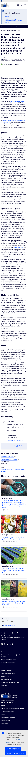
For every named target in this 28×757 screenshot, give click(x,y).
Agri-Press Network (6, 679)
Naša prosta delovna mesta (8, 659)
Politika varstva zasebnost (8, 717)
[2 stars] (4, 621)
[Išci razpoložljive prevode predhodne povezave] (15, 456)
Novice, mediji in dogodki (9, 30)
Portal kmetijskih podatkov (8, 673)
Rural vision (4, 685)
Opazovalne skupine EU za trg (9, 459)
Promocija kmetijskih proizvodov (10, 682)
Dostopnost (4, 723)
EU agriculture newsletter (8, 663)
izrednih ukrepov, (19, 247)
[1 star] (3, 621)
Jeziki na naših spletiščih (7, 711)
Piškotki (3, 714)
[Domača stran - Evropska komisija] (5, 5)
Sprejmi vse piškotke (13, 748)
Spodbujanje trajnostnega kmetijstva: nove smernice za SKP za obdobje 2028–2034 (13, 603)
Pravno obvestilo (5, 720)
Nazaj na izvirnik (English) (11, 19)
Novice (18, 30)
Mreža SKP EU (5, 676)
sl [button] (18, 5)
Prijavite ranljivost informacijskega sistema (12, 708)
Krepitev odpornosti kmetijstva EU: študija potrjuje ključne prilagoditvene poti (13, 570)
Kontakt (3, 705)
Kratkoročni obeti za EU (7, 456)
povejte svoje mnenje (9, 625)
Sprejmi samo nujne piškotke (15, 753)
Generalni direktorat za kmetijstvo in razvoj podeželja (12, 655)
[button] (11, 441)
